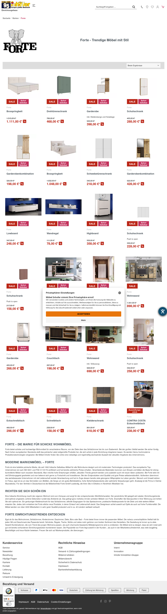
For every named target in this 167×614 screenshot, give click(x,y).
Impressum (63, 565)
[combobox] (113, 7)
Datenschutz (43, 601)
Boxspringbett (14, 111)
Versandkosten (45, 608)
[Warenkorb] (162, 6)
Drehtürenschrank (57, 111)
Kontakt (6, 565)
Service (6, 547)
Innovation (119, 551)
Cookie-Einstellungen (61, 601)
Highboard (93, 233)
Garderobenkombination (20, 173)
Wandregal (53, 233)
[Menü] (34, 5)
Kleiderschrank (95, 420)
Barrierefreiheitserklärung (70, 569)
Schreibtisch (54, 420)
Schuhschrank (135, 111)
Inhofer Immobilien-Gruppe (126, 554)
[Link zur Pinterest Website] (109, 601)
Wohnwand (133, 295)
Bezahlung (8, 554)
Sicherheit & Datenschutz (70, 562)
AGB (60, 547)
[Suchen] (134, 7)
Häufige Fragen (10, 558)
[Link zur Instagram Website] (105, 601)
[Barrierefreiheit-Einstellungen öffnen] (162, 311)
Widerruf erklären (66, 554)
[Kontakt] (142, 6)
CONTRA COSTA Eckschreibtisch (136, 422)
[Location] (147, 6)
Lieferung (7, 569)
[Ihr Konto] (157, 6)
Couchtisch (53, 358)
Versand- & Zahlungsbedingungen (74, 551)
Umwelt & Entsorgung (13, 576)
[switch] (8, 604)
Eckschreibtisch (16, 420)
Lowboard (12, 233)
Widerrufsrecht (65, 558)
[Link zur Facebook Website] (101, 601)
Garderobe (93, 111)
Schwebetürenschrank (99, 173)
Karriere (6, 562)
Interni (117, 547)
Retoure (6, 573)
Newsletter (8, 551)
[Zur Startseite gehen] (16, 4)
